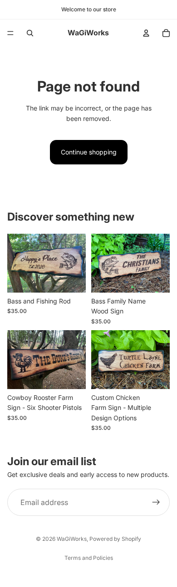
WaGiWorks (72, 538)
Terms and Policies (88, 557)
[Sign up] (156, 502)
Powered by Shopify (115, 538)
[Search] (30, 33)
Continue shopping (89, 152)
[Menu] (10, 33)
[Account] (146, 33)
